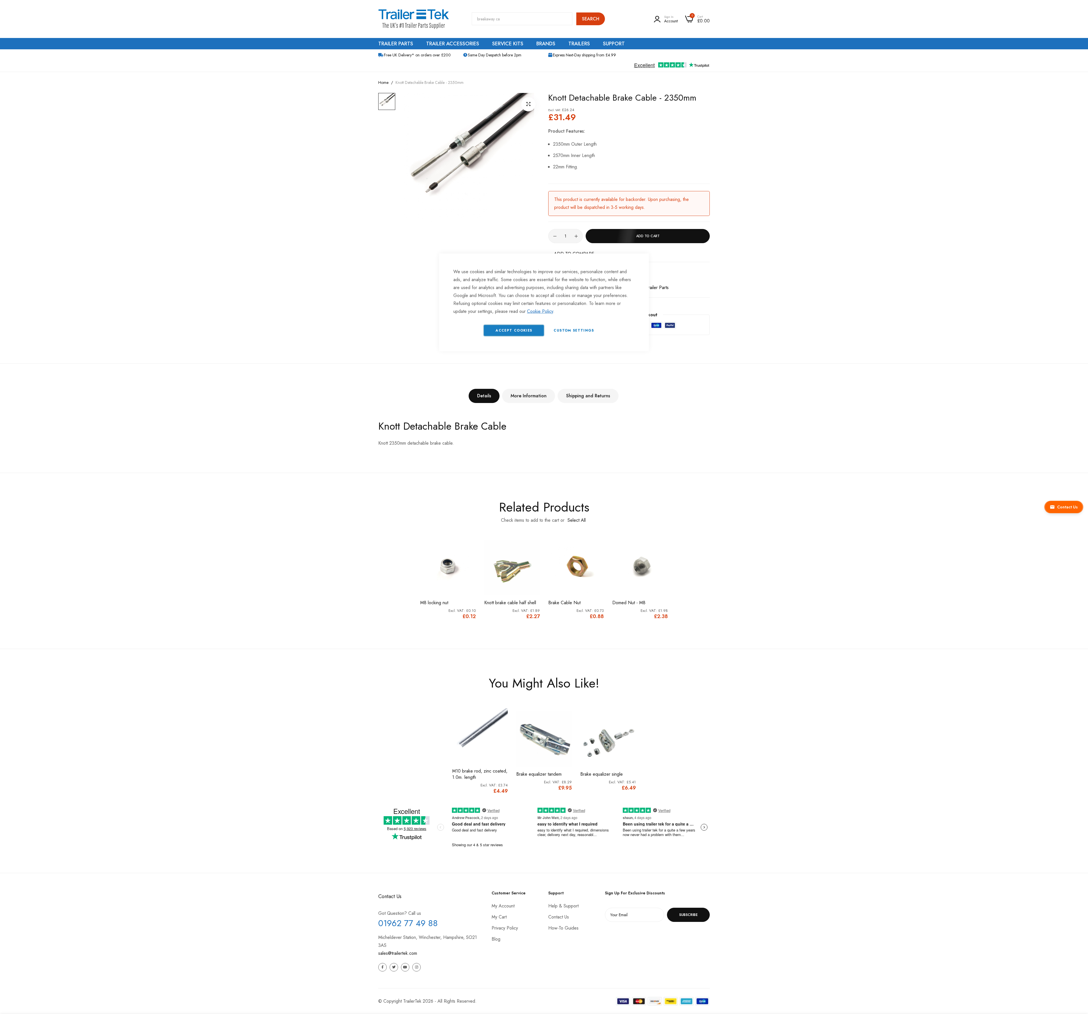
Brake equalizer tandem (539, 774)
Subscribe (688, 914)
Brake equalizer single (601, 774)
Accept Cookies (514, 330)
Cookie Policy (540, 311)
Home (383, 82)
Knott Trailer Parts (652, 287)
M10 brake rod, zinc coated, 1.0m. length (479, 774)
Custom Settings (574, 330)
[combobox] (522, 18)
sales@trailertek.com (397, 953)
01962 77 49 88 (408, 923)
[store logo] (413, 19)
